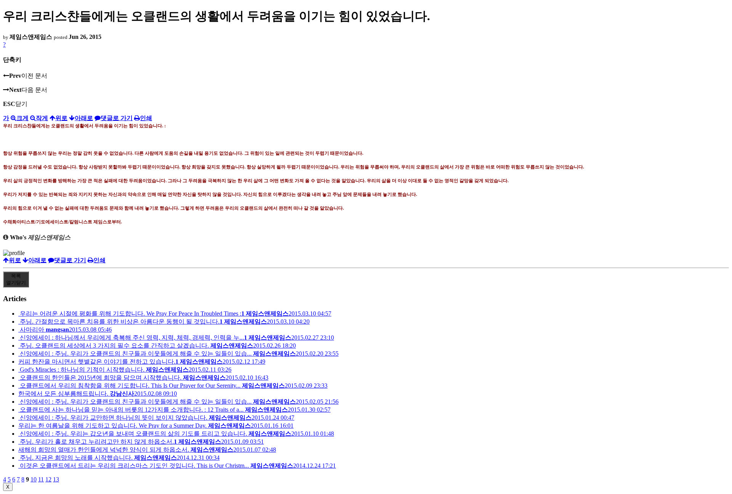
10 (33, 479)
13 (56, 479)
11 (41, 479)
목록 (16, 279)
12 (48, 479)
